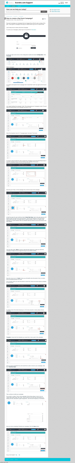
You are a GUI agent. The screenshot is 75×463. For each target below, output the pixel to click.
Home (8, 6)
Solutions (13, 6)
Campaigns (21, 16)
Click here (34, 29)
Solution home (9, 16)
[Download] (35, 224)
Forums (19, 6)
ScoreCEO (15, 16)
